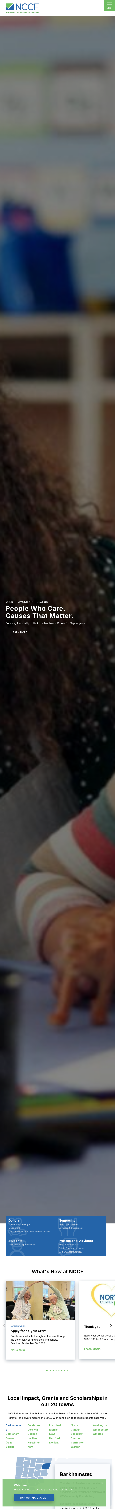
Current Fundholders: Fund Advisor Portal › (29, 1231)
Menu (109, 8)
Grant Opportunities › (69, 1224)
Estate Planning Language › (72, 1248)
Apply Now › (19, 1350)
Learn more (19, 632)
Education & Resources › (71, 1228)
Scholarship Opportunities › (22, 1244)
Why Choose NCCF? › (70, 1244)
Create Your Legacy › (19, 1224)
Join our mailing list (34, 1497)
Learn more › (92, 1349)
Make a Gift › (15, 1228)
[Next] (110, 1326)
